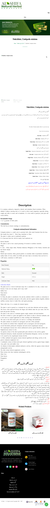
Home (15, 43)
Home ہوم (13, 478)
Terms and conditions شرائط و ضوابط (13, 492)
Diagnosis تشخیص (13, 482)
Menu (25, 17)
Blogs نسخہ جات (13, 485)
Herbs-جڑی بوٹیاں (21, 43)
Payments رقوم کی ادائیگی (13, 489)
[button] (47, 57)
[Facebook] (7, 467)
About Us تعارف (13, 480)
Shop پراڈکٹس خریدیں (13, 487)
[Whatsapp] (10, 467)
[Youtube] (13, 467)
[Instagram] (16, 467)
